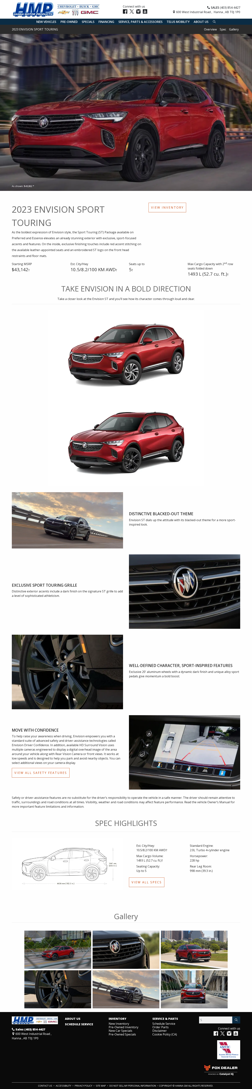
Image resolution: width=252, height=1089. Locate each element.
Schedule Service (79, 1024)
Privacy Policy (84, 1085)
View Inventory (167, 207)
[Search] (236, 1019)
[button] (46, 22)
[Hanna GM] (56, 9)
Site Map (101, 1085)
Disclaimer (159, 1031)
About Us (72, 1019)
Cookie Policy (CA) (164, 1034)
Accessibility (64, 1085)
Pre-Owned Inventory (123, 1027)
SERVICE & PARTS (165, 1019)
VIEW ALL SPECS (147, 882)
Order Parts (160, 1027)
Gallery (234, 29)
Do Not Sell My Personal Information (133, 1085)
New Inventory (119, 1024)
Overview (210, 29)
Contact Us (45, 1085)
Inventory (117, 1019)
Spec (223, 29)
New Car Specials (120, 1031)
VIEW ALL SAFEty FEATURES (40, 773)
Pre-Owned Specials (122, 1034)
